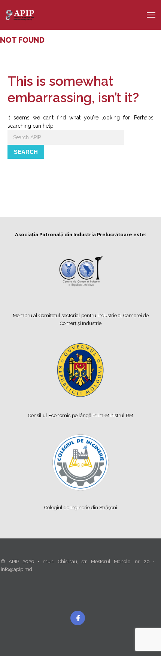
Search (26, 152)
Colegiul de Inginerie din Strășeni (80, 507)
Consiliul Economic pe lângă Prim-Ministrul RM (80, 415)
